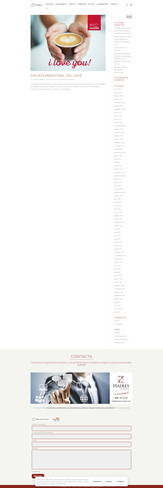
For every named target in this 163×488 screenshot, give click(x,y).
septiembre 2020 (120, 176)
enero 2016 (118, 282)
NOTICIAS (91, 4)
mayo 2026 (118, 93)
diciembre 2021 (119, 142)
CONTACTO (114, 4)
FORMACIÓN (82, 4)
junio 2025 (117, 112)
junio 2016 (117, 269)
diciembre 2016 (119, 252)
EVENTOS (72, 4)
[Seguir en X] (130, 4)
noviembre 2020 (120, 172)
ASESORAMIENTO (61, 4)
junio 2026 (117, 89)
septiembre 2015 (119, 295)
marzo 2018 (118, 212)
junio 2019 (117, 186)
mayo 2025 (118, 116)
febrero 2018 (118, 216)
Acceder (117, 333)
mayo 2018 (118, 206)
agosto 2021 (118, 156)
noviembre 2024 (119, 126)
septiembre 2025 (120, 109)
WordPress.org (119, 343)
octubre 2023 (118, 136)
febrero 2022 (118, 139)
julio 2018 (117, 199)
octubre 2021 (118, 149)
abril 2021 (117, 162)
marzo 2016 (118, 276)
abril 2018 (117, 209)
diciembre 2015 (119, 285)
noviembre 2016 (119, 256)
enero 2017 (118, 249)
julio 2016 (117, 265)
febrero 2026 (118, 96)
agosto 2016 (118, 262)
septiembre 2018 (119, 192)
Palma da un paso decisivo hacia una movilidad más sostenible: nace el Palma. (123, 30)
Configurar (120, 481)
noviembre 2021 (119, 146)
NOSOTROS (49, 4)
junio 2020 (117, 179)
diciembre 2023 (119, 132)
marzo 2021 (118, 166)
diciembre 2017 (119, 222)
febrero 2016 (118, 279)
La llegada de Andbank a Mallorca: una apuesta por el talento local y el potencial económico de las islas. (123, 59)
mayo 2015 (118, 309)
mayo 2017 (118, 236)
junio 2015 (117, 305)
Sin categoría (118, 324)
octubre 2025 (118, 106)
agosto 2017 (118, 226)
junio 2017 (117, 232)
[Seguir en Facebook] (126, 4)
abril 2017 (117, 239)
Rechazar (109, 481)
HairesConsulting (38, 79)
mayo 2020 (118, 182)
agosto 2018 (118, 196)
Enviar (38, 476)
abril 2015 (117, 312)
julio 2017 (117, 229)
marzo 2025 (118, 122)
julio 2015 (117, 302)
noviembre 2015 (119, 289)
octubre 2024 (118, 129)
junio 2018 (117, 202)
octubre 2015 (118, 292)
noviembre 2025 (119, 102)
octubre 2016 (118, 259)
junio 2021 (117, 159)
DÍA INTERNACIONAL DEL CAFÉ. (56, 76)
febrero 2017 (118, 246)
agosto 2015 (118, 299)
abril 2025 (117, 119)
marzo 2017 (118, 242)
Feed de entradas (120, 336)
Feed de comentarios (121, 339)
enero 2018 (118, 219)
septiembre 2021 (119, 152)
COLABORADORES (102, 4)
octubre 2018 (118, 189)
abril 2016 (117, 272)
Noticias (72, 79)
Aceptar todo (97, 481)
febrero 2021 (118, 169)
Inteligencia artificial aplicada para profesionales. (120, 69)
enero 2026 (118, 99)
